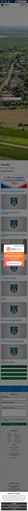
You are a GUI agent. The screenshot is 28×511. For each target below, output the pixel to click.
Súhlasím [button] (14, 503)
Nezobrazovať (18, 246)
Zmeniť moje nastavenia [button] (14, 506)
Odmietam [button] (14, 509)
